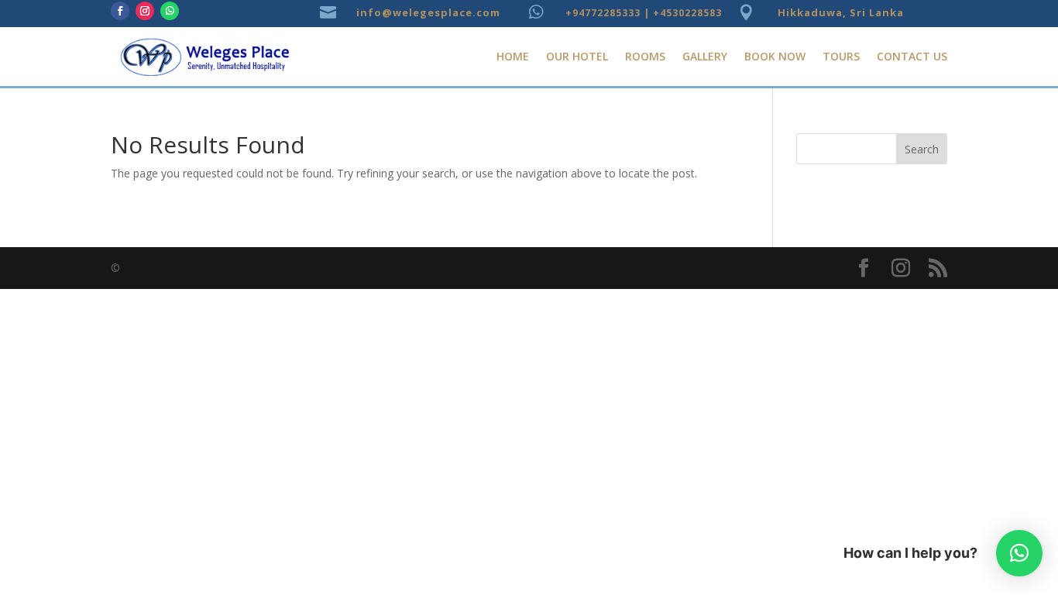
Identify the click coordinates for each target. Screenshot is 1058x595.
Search (922, 149)
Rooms (645, 56)
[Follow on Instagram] (145, 11)
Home (512, 56)
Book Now (775, 56)
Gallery (704, 56)
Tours (841, 56)
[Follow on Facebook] (120, 11)
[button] (1019, 553)
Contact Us (912, 56)
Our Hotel (577, 56)
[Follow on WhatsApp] (169, 11)
